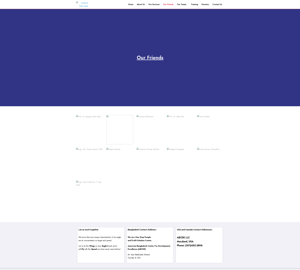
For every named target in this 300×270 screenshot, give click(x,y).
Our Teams (181, 4)
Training (194, 4)
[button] (182, 4)
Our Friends (168, 4)
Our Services (154, 4)
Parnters (205, 4)
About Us (141, 4)
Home (130, 4)
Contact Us (217, 4)
